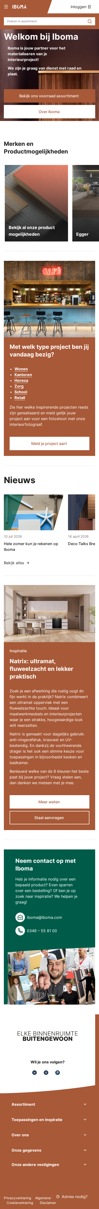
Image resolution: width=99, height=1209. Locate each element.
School (20, 391)
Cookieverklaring (20, 1203)
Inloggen (79, 6)
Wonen (21, 369)
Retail (19, 397)
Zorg (19, 386)
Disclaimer (48, 1203)
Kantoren (23, 374)
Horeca (21, 380)
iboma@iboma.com (44, 917)
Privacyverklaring (17, 1198)
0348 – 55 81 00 (42, 930)
